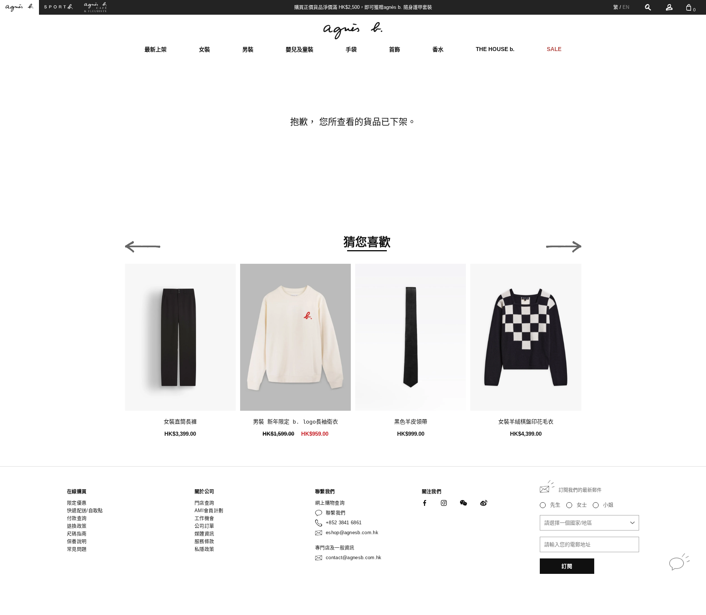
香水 (437, 49)
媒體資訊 (204, 533)
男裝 (247, 49)
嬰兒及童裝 (299, 49)
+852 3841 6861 (344, 522)
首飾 (394, 49)
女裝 (204, 49)
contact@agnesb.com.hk (354, 557)
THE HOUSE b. (495, 49)
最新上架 (156, 49)
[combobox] (589, 523)
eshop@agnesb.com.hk (352, 532)
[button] (142, 244)
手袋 (351, 49)
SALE (554, 49)
